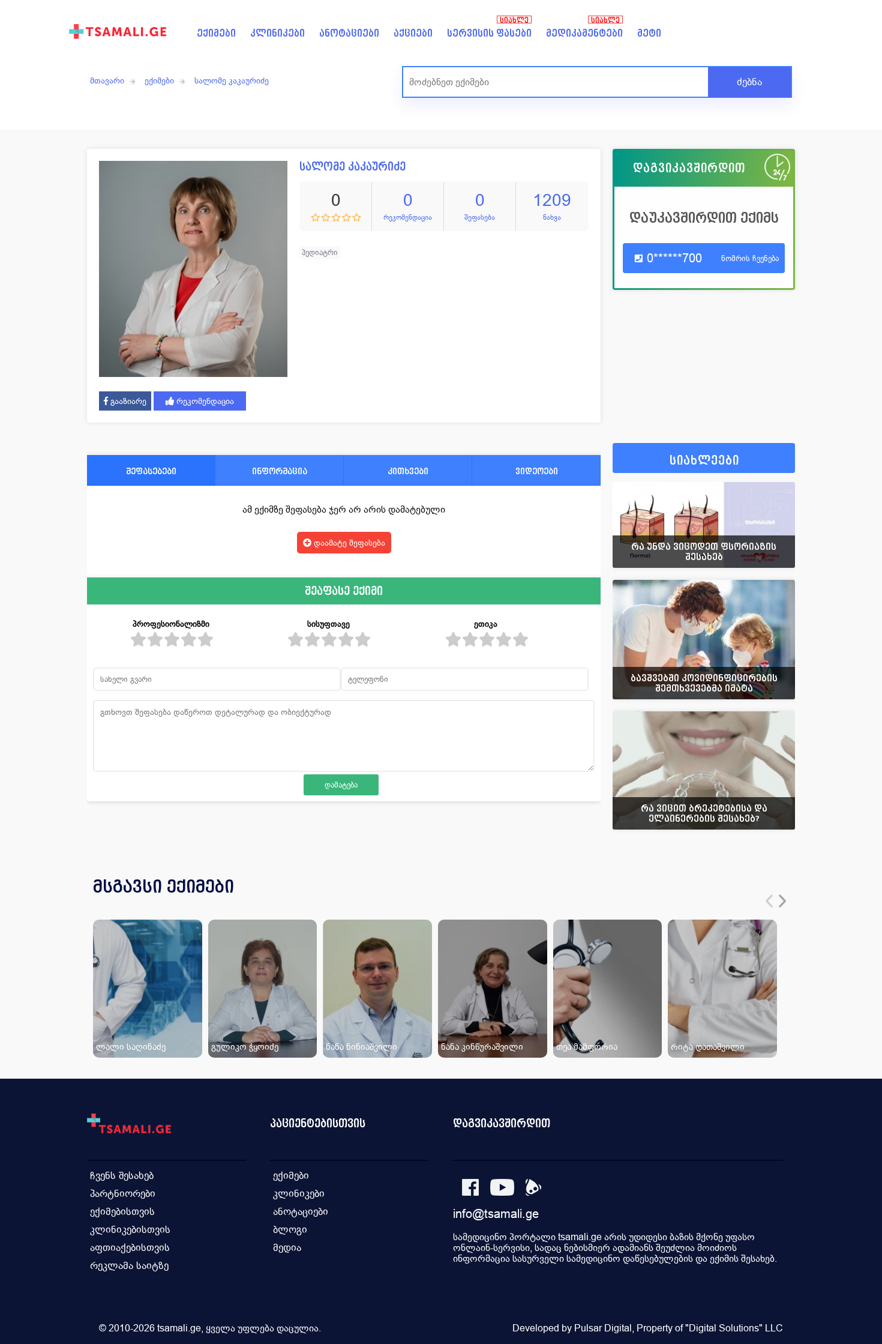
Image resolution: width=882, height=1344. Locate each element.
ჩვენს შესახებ (122, 1175)
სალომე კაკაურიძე (231, 80)
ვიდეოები (536, 470)
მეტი (649, 33)
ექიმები (216, 33)
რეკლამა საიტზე (129, 1265)
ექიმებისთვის (122, 1211)
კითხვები (408, 470)
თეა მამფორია (586, 1046)
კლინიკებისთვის (130, 1229)
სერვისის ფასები (489, 33)
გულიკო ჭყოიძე (244, 1046)
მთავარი (107, 80)
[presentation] (769, 901)
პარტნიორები (122, 1193)
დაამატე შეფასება (348, 542)
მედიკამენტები (584, 33)
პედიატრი (320, 252)
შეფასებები (151, 470)
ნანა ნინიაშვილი (361, 1046)
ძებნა (749, 82)
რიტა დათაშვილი (708, 1046)
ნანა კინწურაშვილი (482, 1046)
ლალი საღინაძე (131, 1046)
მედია (287, 1247)
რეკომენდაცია (204, 401)
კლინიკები (277, 33)
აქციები (413, 33)
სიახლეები (704, 460)
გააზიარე (127, 401)
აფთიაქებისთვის (130, 1247)
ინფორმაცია (279, 470)
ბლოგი (290, 1229)
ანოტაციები (349, 33)
